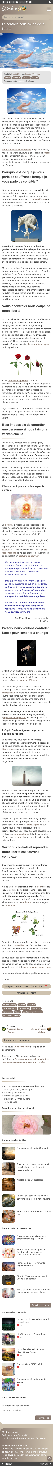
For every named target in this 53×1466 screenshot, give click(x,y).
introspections (21, 834)
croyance (31, 1005)
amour (7, 78)
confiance (26, 902)
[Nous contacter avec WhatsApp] (23, 2)
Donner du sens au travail (16, 1095)
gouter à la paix (41, 344)
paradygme (36, 1008)
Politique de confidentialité (15, 1435)
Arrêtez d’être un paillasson (30, 1180)
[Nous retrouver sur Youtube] (16, 2)
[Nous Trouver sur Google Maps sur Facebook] (26, 2)
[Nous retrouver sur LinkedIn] (10, 2)
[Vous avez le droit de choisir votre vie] (8, 1216)
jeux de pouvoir (9, 1008)
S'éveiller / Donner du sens (17, 1098)
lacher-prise (24, 1008)
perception (7, 1012)
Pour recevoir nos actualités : (16, 1405)
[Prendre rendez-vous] (30, 2)
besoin (5, 549)
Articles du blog (9, 1005)
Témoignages (10, 1102)
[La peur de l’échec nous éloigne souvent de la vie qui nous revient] (8, 1200)
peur (39, 886)
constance (10, 905)
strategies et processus (32, 1012)
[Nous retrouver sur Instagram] (6, 2)
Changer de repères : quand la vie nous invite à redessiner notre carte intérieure (33, 1167)
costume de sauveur (29, 556)
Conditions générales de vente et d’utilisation (24, 1438)
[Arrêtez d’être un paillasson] (8, 1184)
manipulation (8, 692)
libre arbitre (7, 749)
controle (16, 78)
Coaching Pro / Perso (14, 1092)
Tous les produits (40, 1305)
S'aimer (17, 1012)
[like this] (46, 986)
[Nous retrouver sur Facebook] (3, 2)
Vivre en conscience (11, 1015)
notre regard (33, 824)
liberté (35, 78)
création (26, 78)
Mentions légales (10, 1432)
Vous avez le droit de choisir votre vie (34, 1213)
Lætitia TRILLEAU (32, 74)
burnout (22, 1005)
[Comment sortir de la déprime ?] (8, 1153)
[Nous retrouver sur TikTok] (13, 2)
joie (28, 344)
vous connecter (21, 1046)
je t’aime (8, 524)
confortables (18, 945)
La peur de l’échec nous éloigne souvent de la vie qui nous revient (33, 1197)
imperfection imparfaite (14, 717)
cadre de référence (28, 680)
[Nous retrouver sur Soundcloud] (20, 2)
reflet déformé (39, 199)
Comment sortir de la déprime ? (32, 1148)
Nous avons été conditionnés (16, 149)
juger (20, 837)
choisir (46, 152)
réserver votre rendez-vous (36, 967)
